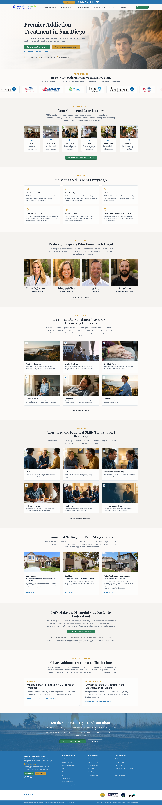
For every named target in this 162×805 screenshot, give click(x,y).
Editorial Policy (116, 802)
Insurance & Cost (99, 7)
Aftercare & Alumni (67, 781)
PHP (63, 768)
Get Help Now (143, 7)
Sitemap (124, 802)
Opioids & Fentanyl (94, 762)
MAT (63, 775)
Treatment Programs (50, 7)
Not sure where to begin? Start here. (36, 51)
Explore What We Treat (79, 410)
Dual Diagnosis (92, 772)
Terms (101, 802)
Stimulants (91, 768)
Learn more (30, 592)
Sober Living (66, 778)
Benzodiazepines (93, 765)
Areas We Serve (120, 775)
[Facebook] (25, 777)
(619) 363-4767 (31, 764)
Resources (123, 7)
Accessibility (107, 802)
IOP (63, 772)
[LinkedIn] (31, 777)
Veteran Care (119, 765)
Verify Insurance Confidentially (67, 47)
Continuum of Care (68, 759)
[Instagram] (28, 777)
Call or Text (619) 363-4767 (89, 2)
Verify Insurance (69, 2)
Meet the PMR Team (80, 297)
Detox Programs (67, 762)
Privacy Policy (95, 802)
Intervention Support (68, 785)
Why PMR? (112, 7)
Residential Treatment (68, 765)
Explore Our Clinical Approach (80, 518)
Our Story (118, 759)
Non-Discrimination (132, 802)
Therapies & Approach (82, 7)
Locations (118, 772)
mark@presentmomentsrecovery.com (37, 767)
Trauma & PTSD (93, 775)
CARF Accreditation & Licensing (124, 768)
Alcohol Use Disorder (94, 759)
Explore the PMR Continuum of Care (80, 157)
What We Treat (66, 7)
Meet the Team (119, 762)
